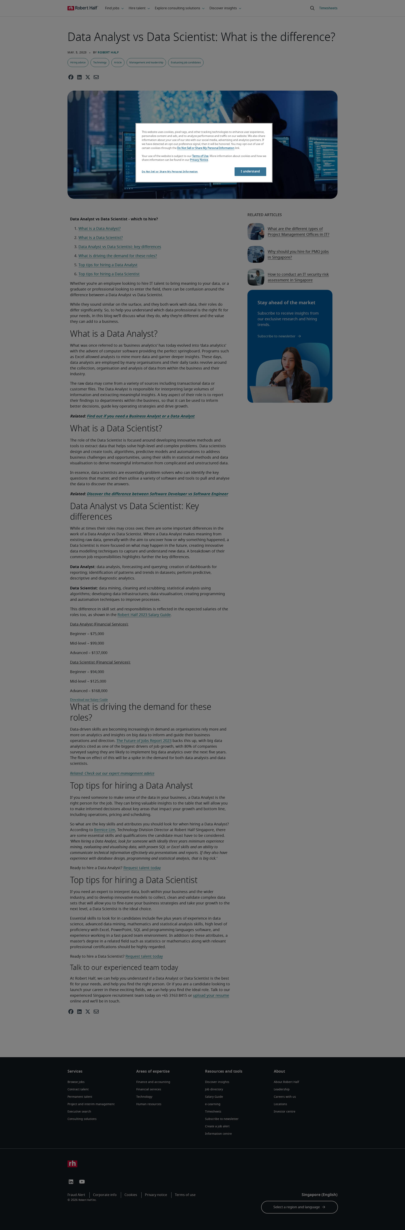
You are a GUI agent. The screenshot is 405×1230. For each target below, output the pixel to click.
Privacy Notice (199, 160)
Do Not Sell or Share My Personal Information (205, 148)
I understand (250, 171)
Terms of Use (200, 156)
